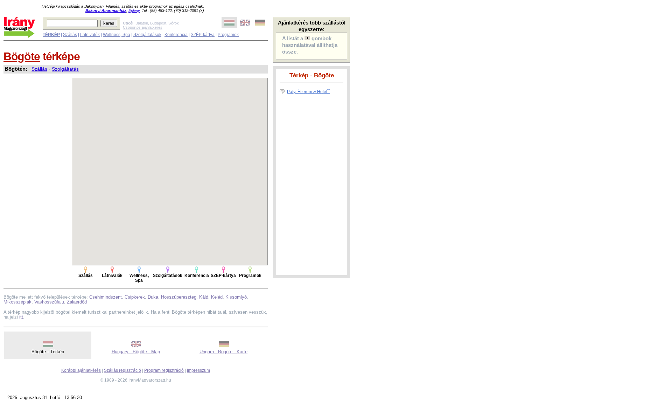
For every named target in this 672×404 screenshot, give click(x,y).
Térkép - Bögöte (311, 75)
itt (21, 317)
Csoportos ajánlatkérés (142, 27)
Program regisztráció (164, 370)
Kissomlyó (236, 297)
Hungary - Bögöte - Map (136, 351)
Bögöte (22, 56)
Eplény (134, 10)
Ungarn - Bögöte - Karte (223, 351)
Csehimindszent (105, 297)
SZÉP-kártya (203, 34)
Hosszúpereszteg (178, 297)
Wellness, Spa (116, 34)
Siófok (173, 23)
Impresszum (198, 370)
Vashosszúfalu (49, 302)
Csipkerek (135, 297)
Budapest (158, 23)
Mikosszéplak (17, 302)
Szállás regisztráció (122, 370)
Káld (203, 297)
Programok (228, 34)
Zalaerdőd (77, 302)
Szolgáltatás (65, 69)
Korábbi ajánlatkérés (81, 370)
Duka (153, 297)
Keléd (217, 297)
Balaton (141, 23)
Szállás (70, 34)
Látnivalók (90, 34)
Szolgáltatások (147, 34)
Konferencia (176, 34)
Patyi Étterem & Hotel (308, 91)
